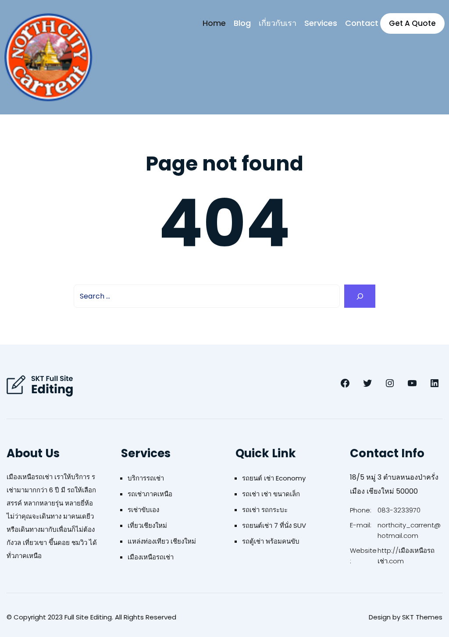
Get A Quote (412, 23)
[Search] (359, 296)
